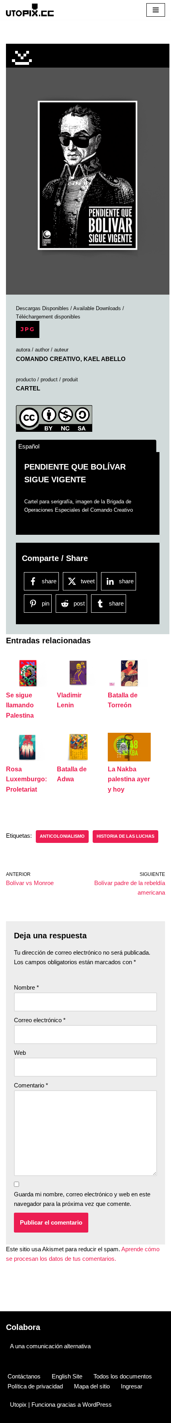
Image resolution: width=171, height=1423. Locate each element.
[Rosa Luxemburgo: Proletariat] (27, 759)
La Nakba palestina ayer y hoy (129, 779)
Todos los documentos (122, 1376)
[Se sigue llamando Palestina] (27, 685)
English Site (67, 1376)
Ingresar (131, 1386)
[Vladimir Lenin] (78, 685)
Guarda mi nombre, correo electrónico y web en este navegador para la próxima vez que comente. (82, 1199)
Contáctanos (24, 1376)
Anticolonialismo (62, 836)
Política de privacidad (35, 1386)
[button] (87, 175)
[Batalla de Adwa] (78, 759)
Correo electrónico (40, 1020)
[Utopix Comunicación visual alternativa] (30, 10)
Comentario (31, 1085)
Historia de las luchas (125, 836)
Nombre (26, 987)
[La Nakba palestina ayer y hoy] (129, 759)
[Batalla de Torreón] (129, 685)
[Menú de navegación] (155, 10)
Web (20, 1052)
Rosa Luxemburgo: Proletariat (26, 779)
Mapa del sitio (92, 1386)
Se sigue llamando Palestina (20, 705)
